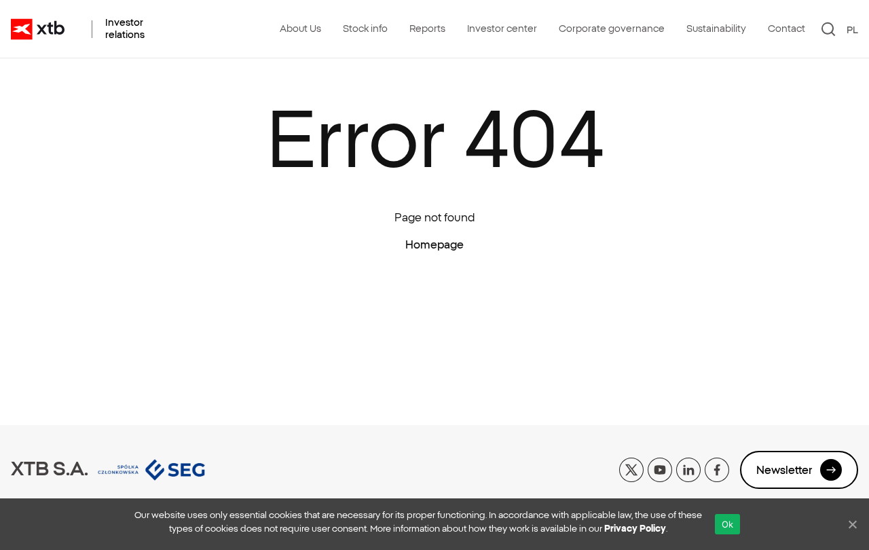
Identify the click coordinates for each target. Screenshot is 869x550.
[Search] (828, 29)
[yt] (660, 468)
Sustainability (716, 28)
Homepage (434, 244)
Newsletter (784, 470)
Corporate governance (612, 28)
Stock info (365, 28)
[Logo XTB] (37, 29)
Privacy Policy (635, 529)
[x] (631, 468)
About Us (300, 28)
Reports (427, 28)
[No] (852, 524)
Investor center (502, 28)
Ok (728, 524)
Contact (786, 28)
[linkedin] (688, 468)
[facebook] (717, 468)
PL (852, 29)
